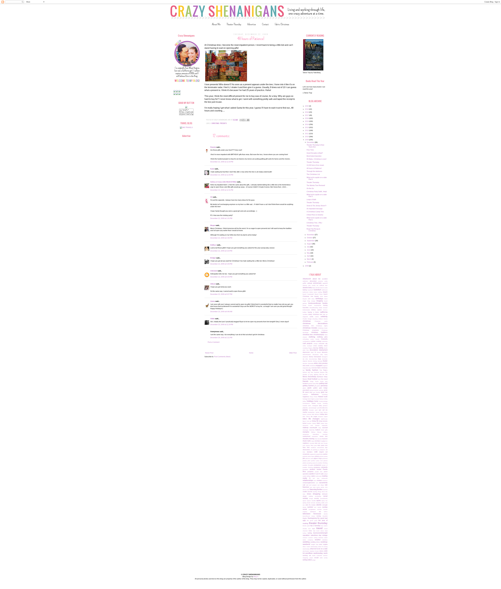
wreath (316, 557)
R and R (317, 474)
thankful (325, 516)
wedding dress (315, 542)
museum (324, 438)
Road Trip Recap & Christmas (313, 230)
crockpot (309, 345)
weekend (306, 544)
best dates (324, 296)
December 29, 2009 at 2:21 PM (221, 338)
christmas (215, 123)
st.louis (313, 502)
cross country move (320, 345)
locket (304, 423)
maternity (311, 430)
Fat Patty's (323, 370)
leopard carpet (322, 416)
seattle (305, 491)
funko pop (323, 381)
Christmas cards (321, 321)
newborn (313, 447)
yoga (313, 560)
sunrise (319, 509)
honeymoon (306, 403)
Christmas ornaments (311, 330)
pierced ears (309, 458)
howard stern (307, 405)
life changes (314, 419)
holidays (310, 401)
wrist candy (323, 557)
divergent (324, 356)
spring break (306, 502)
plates (304, 463)
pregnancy (317, 467)
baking (305, 290)
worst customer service (320, 555)
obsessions (306, 449)
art (317, 285)
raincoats (318, 476)
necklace (317, 441)
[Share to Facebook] (248, 120)
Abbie (212, 319)
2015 (307, 121)
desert (319, 352)
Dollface (213, 245)
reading (324, 476)
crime (304, 345)
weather (318, 540)
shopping (316, 494)
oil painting (314, 449)
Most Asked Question (314, 156)
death (325, 348)
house (314, 403)
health (325, 396)
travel (319, 528)
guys (322, 392)
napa (312, 441)
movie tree (323, 436)
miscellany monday (320, 434)
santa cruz (324, 487)
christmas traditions (319, 332)
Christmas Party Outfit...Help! (317, 192)
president (305, 469)
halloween (315, 394)
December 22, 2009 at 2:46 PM (221, 238)
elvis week (306, 365)
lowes (322, 423)
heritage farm (307, 399)
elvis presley (323, 363)
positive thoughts (308, 465)
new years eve (322, 445)
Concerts (324, 339)
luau (326, 423)
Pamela (213, 147)
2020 (307, 106)
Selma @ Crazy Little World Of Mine (223, 182)
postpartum (317, 465)
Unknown (213, 271)
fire (323, 374)
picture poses (323, 456)
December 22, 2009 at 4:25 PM (221, 264)
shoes (309, 494)
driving (315, 361)
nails (309, 441)
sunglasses (312, 509)
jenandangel (312, 408)
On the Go (310, 188)
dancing (315, 348)
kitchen (317, 414)
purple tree (319, 471)
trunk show (320, 531)
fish (326, 374)
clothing (312, 337)
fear (312, 372)
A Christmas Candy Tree (315, 212)
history (321, 399)
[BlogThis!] (243, 120)
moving (311, 439)
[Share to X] (245, 120)
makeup (305, 427)
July (308, 247)
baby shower (316, 287)
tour (309, 528)
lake (326, 414)
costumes (324, 341)
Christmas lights (321, 325)
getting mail (323, 383)
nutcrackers (320, 447)
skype (305, 496)
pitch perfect (311, 460)
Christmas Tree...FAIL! (314, 223)
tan (320, 511)
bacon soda (323, 287)
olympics (309, 452)
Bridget (213, 258)
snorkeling (318, 496)
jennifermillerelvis (322, 408)
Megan (212, 225)
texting (319, 516)
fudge (312, 381)
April (309, 256)
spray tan (324, 500)
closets (305, 337)
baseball (310, 290)
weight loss (314, 544)
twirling (310, 533)
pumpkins (310, 471)
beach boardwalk (308, 294)
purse (325, 471)
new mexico (306, 445)
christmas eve (308, 325)
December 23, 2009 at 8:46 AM (221, 312)
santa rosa (306, 489)
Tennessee (317, 514)
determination (307, 354)
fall (303, 370)
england (325, 365)
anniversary (317, 283)
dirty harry (323, 354)
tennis (325, 514)
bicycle (305, 298)
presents (223, 123)
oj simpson (321, 449)
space (304, 500)
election (305, 363)
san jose (313, 487)
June (309, 250)
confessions (306, 341)
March (309, 259)
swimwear (313, 511)
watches (320, 537)
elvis (316, 363)
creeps (316, 343)
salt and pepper (311, 485)
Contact (265, 24)
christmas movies (310, 328)
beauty (316, 296)
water (325, 537)
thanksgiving (312, 518)
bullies (304, 312)
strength (324, 505)
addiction (305, 281)
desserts (324, 352)
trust (326, 531)
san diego (321, 485)
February (310, 262)
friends (305, 381)
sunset (325, 509)
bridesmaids (306, 310)
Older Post (293, 353)
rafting (308, 476)
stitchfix (318, 505)
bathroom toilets (308, 292)
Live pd (309, 421)
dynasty (320, 361)
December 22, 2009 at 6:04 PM (221, 277)
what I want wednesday (310, 546)
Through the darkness (314, 171)
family (308, 370)
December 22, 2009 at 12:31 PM (221, 190)
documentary (313, 359)
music (305, 441)
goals (309, 388)
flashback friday (322, 376)
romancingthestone (309, 482)
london (309, 423)
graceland (306, 390)
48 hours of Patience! (314, 168)
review (319, 480)
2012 (307, 130)
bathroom (324, 290)
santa (318, 487)
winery (321, 551)
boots (304, 305)
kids (313, 414)
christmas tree (308, 335)
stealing (318, 502)
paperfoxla (319, 454)
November (311, 235)
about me (317, 279)
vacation (306, 535)
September (311, 241)
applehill (325, 283)
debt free (306, 350)
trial (314, 531)
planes (325, 460)
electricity (311, 363)
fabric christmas (322, 368)
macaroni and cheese (311, 425)
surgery (305, 511)
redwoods (324, 478)
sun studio (317, 507)
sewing (315, 491)
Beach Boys (319, 294)
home (316, 401)
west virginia (323, 544)
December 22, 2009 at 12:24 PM (221, 162)
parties (325, 454)
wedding (306, 542)
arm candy (311, 285)
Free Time (310, 150)
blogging (320, 301)
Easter (325, 361)
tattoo (325, 511)
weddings (324, 542)
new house (324, 443)
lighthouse (324, 419)
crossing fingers (307, 348)
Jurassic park (313, 410)
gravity (321, 390)
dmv (306, 359)
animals (309, 283)
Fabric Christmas (282, 24)
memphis (306, 432)
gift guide (317, 385)
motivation (315, 436)
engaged (319, 365)
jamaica (325, 405)
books (325, 303)
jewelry (305, 410)
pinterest (324, 458)
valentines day (316, 535)
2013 (307, 127)
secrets (310, 491)
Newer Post (209, 353)
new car (317, 443)
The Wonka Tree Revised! (316, 185)
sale (304, 485)
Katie (212, 169)
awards (305, 287)
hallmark (305, 394)
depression (306, 352)
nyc (326, 447)
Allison (212, 284)
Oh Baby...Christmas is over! (316, 159)
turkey (304, 533)
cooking (318, 341)
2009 (307, 140)
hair (326, 392)
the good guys (312, 520)
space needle (311, 500)
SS (211, 197)
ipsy (320, 405)
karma (317, 412)
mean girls (324, 430)
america (320, 281)
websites (324, 540)
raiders (313, 476)
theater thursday (318, 523)
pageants (313, 454)
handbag (324, 394)
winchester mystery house (311, 551)
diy (303, 359)
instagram (315, 405)
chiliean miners (323, 319)
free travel (324, 379)
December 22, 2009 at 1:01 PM (221, 218)
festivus (322, 372)
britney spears (316, 310)
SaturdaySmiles (315, 489)
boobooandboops (314, 303)
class (325, 334)
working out (307, 555)
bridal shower (323, 307)
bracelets (306, 307)
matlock (317, 430)
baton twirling (318, 292)
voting (315, 537)
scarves (325, 489)
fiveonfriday (312, 377)
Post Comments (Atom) (222, 357)
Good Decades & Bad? (315, 153)
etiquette (305, 368)
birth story (311, 298)
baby (310, 287)
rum (317, 482)
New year (314, 445)
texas (313, 516)
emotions (312, 365)
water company (308, 540)
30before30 (307, 279)
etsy (309, 368)
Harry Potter (313, 396)
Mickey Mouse (316, 432)
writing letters (307, 560)
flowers (305, 379)
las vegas (314, 416)
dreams (310, 361)
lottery (314, 423)
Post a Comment (213, 342)
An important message (315, 209)
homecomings (323, 401)
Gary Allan (316, 383)
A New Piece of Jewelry (315, 215)
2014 (307, 124)
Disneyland (317, 356)
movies (306, 439)
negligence (324, 441)
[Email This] (241, 120)
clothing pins (322, 337)
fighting (316, 374)
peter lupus (311, 456)
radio (322, 474)
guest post (308, 392)
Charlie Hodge (307, 319)
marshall (324, 427)
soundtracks (323, 498)
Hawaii (320, 397)
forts (319, 379)
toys (313, 528)
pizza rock (319, 460)
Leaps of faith (311, 199)
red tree (316, 478)
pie (304, 458)
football (314, 379)
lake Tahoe (306, 416)
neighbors (306, 443)
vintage (324, 535)
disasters (305, 356)
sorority (316, 498)
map (319, 427)
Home (251, 353)
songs (311, 498)
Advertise (251, 24)
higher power (315, 399)
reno (315, 480)
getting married (308, 386)
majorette (324, 425)
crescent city (323, 343)
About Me (216, 24)
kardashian (311, 412)
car (324, 314)
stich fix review (310, 505)
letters (305, 419)
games (310, 383)
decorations (314, 350)
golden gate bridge (320, 388)
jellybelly (305, 408)
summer (310, 507)
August (309, 244)
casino (317, 316)
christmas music (322, 328)
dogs (319, 359)
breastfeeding (314, 307)
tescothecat (306, 516)
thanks (305, 518)
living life (315, 421)
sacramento (323, 483)
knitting (322, 414)
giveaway (324, 386)
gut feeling (316, 392)
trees (310, 531)
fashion (315, 370)
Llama (212, 301)
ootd (315, 452)
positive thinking (322, 463)
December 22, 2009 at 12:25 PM (221, 175)
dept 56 (313, 352)
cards (311, 316)
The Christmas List (313, 174)
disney (311, 356)
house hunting (322, 403)
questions (306, 474)
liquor (304, 421)
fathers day (306, 372)
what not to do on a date (318, 549)
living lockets (323, 421)
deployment (323, 350)
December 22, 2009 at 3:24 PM (221, 251)
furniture (305, 383)
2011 (307, 134)
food (309, 379)
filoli (320, 374)
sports (318, 500)
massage (305, 430)
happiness (306, 396)
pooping (309, 463)
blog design (311, 301)
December (311, 142)
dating (321, 348)
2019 (307, 109)
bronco (325, 310)
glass (304, 388)
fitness (305, 377)
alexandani (313, 281)
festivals (316, 372)
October (310, 238)
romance (324, 480)
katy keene (323, 412)
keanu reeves (307, 414)
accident (324, 279)
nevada (312, 443)
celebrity (324, 316)
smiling (311, 496)
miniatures (306, 434)
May (308, 253)
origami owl (323, 452)
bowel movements (314, 305)
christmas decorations (315, 323)
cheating (315, 319)
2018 (307, 112)
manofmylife (313, 427)
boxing (325, 305)
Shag (319, 491)
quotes (311, 474)
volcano (305, 537)
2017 (307, 115)
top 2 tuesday (315, 526)
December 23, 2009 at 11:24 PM (221, 324)
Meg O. (256, 577)
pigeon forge (318, 458)
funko (317, 381)
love (318, 423)
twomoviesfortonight (320, 533)
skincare (324, 494)
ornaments (306, 454)
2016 (307, 118)
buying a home (313, 312)
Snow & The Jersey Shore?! (316, 206)
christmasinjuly (318, 335)
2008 (307, 266)
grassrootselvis (314, 390)
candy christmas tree (315, 314)
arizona (305, 285)
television (306, 514)
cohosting (306, 339)
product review (315, 469)
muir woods (318, 438)
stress (304, 507)
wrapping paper (308, 557)
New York (306, 447)
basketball (317, 290)
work (325, 553)
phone (317, 456)
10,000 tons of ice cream (315, 165)
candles (305, 314)
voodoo (310, 537)
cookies (313, 341)
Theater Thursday (234, 24)
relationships (308, 480)
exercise (314, 368)
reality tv (307, 478)
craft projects (307, 343)
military (325, 432)
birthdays (319, 299)
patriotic (305, 456)
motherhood (306, 436)
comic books (314, 339)
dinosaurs (315, 354)
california (323, 312)
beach (325, 292)
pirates (305, 460)
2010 (307, 137)
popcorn (314, 463)
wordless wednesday (314, 553)
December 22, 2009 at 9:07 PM (221, 294)
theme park (306, 525)
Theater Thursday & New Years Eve (315, 146)
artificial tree (323, 285)
